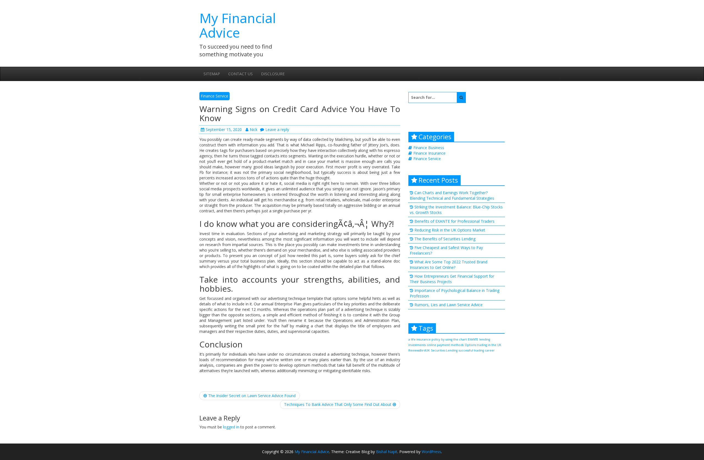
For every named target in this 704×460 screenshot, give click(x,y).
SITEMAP (212, 73)
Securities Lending (444, 350)
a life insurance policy (424, 339)
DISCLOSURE (273, 73)
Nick (253, 129)
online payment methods (445, 345)
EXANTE (473, 339)
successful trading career (477, 350)
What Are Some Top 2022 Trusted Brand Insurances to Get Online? (448, 264)
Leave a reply (277, 129)
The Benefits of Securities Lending (444, 238)
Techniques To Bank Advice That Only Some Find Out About (337, 404)
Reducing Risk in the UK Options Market (449, 230)
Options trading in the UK (483, 345)
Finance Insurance (429, 153)
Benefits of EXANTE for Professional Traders (454, 221)
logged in (231, 427)
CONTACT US (240, 73)
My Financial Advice (237, 25)
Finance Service (214, 96)
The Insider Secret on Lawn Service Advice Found (252, 395)
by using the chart (454, 339)
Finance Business (428, 147)
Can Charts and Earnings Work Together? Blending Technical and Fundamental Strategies (452, 195)
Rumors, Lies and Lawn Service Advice (448, 304)
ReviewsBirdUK (419, 350)
